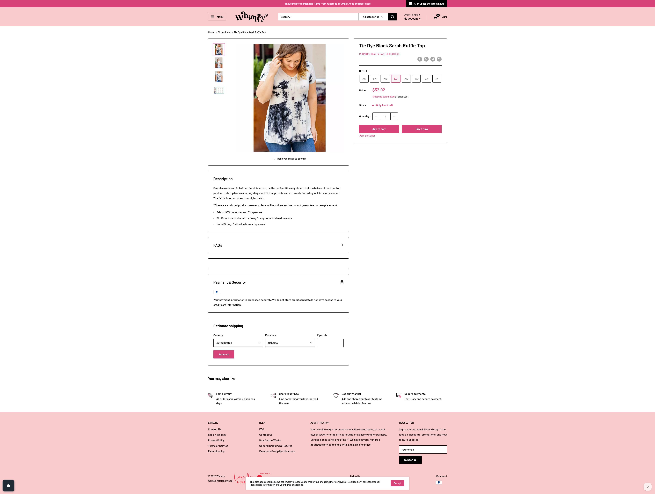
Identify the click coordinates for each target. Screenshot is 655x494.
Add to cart (379, 128)
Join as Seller (367, 135)
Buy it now (422, 128)
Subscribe (410, 459)
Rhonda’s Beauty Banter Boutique (379, 54)
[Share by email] (439, 59)
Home (211, 32)
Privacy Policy (216, 440)
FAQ (261, 429)
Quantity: (364, 116)
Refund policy (216, 451)
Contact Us (214, 429)
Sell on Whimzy (217, 434)
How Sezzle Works (270, 440)
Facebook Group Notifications (277, 451)
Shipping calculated (383, 96)
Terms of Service (218, 445)
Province (270, 335)
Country (218, 335)
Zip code (322, 335)
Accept (397, 483)
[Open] (8, 485)
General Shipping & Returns (275, 445)
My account (411, 18)
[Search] (392, 16)
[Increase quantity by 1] (394, 116)
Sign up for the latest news (429, 3)
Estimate (224, 354)
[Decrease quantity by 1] (376, 116)
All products (224, 32)
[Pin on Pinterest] (426, 59)
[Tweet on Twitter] (432, 59)
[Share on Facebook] (419, 59)
